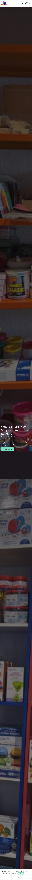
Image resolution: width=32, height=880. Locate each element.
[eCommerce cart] (22, 3)
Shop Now (7, 449)
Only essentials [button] (21, 877)
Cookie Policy (21, 873)
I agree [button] (28, 877)
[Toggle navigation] (29, 3)
